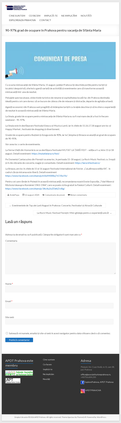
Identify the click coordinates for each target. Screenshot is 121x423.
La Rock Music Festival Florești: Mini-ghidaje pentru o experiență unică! (74, 212)
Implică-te (47, 369)
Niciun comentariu (78, 195)
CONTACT (45, 20)
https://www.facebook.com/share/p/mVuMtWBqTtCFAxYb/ (36, 175)
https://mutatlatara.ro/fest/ (45, 153)
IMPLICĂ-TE (51, 15)
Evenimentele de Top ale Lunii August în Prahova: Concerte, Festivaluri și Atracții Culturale (55, 205)
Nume (9, 283)
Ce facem (47, 364)
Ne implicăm (48, 374)
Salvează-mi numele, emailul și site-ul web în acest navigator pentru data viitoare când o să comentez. (60, 333)
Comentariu (11, 240)
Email (8, 301)
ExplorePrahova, (92, 382)
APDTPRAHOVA (93, 390)
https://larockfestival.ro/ (87, 162)
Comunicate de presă (55, 195)
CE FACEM (34, 15)
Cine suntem (49, 359)
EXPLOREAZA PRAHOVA (22, 20)
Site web (9, 317)
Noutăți (46, 379)
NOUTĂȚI (86, 15)
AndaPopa (14, 195)
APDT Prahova (106, 382)
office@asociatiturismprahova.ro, (96, 374)
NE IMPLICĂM (69, 15)
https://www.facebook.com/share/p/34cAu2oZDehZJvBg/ (35, 188)
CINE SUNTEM (17, 15)
